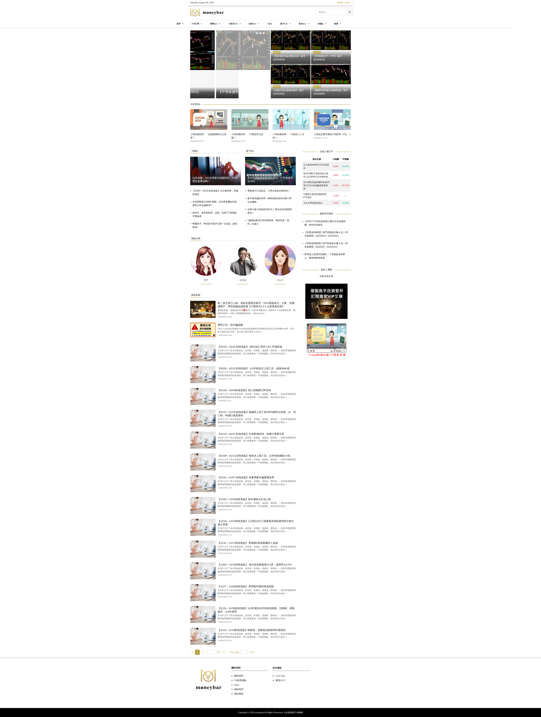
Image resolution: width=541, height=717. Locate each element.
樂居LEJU (280, 680)
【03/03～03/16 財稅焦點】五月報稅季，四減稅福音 (215, 192)
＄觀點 (320, 24)
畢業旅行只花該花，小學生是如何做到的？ (268, 191)
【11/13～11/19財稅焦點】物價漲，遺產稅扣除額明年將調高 (252, 630)
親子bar (284, 24)
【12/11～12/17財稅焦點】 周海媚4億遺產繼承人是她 (248, 543)
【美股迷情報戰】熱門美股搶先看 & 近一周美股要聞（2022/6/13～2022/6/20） (326, 234)
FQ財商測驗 (240, 680)
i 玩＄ (269, 24)
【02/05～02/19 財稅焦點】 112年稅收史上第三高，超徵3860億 (254, 368)
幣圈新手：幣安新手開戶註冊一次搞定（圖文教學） (215, 225)
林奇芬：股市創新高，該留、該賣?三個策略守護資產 (214, 214)
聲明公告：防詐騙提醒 (230, 325)
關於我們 (238, 676)
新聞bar (214, 24)
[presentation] (193, 64)
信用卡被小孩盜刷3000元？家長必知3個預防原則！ (269, 211)
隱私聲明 (238, 694)
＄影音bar (233, 24)
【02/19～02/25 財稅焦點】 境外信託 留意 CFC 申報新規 (250, 346)
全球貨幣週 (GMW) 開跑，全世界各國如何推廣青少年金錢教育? (214, 203)
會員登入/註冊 (343, 2)
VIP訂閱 (195, 24)
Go (251, 652)
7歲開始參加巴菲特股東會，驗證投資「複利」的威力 (268, 222)
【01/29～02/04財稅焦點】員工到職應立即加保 (244, 390)
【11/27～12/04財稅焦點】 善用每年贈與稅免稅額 (246, 586)
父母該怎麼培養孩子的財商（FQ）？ (332, 134)
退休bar (302, 24)
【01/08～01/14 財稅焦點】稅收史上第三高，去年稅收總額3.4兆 (254, 455)
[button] (257, 33)
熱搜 (336, 24)
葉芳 (179, 24)
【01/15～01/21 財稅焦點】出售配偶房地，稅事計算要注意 (251, 434)
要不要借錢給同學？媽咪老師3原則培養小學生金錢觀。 (269, 200)
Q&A (236, 685)
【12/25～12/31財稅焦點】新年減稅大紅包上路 (244, 499)
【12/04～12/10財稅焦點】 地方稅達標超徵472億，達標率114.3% (255, 564)
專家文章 (277, 52)
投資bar (252, 24)
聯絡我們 (238, 689)
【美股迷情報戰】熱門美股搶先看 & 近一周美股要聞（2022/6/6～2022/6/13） (326, 245)
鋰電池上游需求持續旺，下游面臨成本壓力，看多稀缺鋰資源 (324, 256)
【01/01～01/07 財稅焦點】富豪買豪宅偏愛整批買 (246, 477)
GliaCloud (280, 676)
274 (218, 652)
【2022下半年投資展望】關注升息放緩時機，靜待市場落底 (325, 223)
